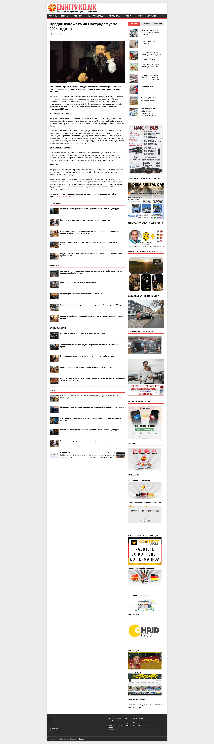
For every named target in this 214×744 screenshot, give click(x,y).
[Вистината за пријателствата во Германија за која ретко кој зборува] (54, 213)
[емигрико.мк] (72, 12)
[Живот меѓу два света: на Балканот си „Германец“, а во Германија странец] (54, 411)
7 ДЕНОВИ (146, 24)
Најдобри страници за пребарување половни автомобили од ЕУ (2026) (150, 77)
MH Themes (80, 739)
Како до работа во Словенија (148, 42)
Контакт (111, 727)
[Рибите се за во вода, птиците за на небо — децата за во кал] (54, 371)
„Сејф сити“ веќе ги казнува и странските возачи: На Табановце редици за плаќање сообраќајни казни (92, 272)
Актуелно (151, 16)
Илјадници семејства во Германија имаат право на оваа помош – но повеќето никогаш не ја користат (89, 232)
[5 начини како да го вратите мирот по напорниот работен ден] (54, 360)
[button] (163, 16)
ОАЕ (139, 16)
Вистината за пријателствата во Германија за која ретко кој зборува (89, 209)
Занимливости (65, 34)
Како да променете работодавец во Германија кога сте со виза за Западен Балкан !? (150, 112)
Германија (55, 203)
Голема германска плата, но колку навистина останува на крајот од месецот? (89, 243)
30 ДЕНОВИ (158, 24)
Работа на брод (95, 16)
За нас (110, 720)
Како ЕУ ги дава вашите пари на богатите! (78, 282)
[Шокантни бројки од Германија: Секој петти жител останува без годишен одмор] (54, 321)
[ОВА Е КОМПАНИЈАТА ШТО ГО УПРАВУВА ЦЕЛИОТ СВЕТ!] (54, 338)
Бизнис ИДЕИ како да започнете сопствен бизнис (126, 718)
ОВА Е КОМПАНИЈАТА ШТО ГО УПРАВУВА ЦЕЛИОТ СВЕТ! (82, 333)
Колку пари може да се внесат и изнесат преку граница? (150, 32)
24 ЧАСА (134, 24)
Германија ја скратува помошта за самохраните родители (85, 220)
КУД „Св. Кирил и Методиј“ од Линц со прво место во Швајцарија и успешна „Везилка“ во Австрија (92, 379)
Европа (64, 16)
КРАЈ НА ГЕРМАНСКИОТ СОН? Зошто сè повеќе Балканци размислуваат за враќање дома (91, 255)
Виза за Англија (147, 86)
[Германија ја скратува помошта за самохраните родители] (54, 224)
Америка (78, 16)
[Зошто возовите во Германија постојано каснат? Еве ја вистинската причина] (54, 349)
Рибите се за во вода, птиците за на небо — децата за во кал (86, 367)
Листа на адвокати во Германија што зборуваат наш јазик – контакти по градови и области (151, 55)
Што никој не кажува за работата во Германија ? (81, 294)
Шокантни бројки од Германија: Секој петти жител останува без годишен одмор (91, 317)
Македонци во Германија (65, 196)
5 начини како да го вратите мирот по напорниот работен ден (87, 356)
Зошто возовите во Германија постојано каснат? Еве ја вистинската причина (89, 346)
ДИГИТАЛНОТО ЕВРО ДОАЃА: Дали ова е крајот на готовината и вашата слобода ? (90, 419)
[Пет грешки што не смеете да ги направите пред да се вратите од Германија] (54, 400)
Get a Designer (55, 731)
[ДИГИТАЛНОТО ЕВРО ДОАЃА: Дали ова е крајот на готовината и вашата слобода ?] (54, 423)
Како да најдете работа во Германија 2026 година (151, 65)
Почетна (53, 16)
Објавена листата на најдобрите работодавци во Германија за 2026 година (92, 305)
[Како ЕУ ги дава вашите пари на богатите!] (54, 287)
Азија (128, 16)
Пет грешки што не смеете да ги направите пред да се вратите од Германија (89, 397)
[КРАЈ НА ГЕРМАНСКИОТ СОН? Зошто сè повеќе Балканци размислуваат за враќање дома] (54, 258)
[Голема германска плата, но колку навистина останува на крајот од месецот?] (54, 247)
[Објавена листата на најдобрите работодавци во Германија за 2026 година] (54, 309)
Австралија (114, 16)
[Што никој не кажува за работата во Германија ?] (54, 298)
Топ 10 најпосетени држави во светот (148, 99)
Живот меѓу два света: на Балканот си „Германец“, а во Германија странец (92, 407)
